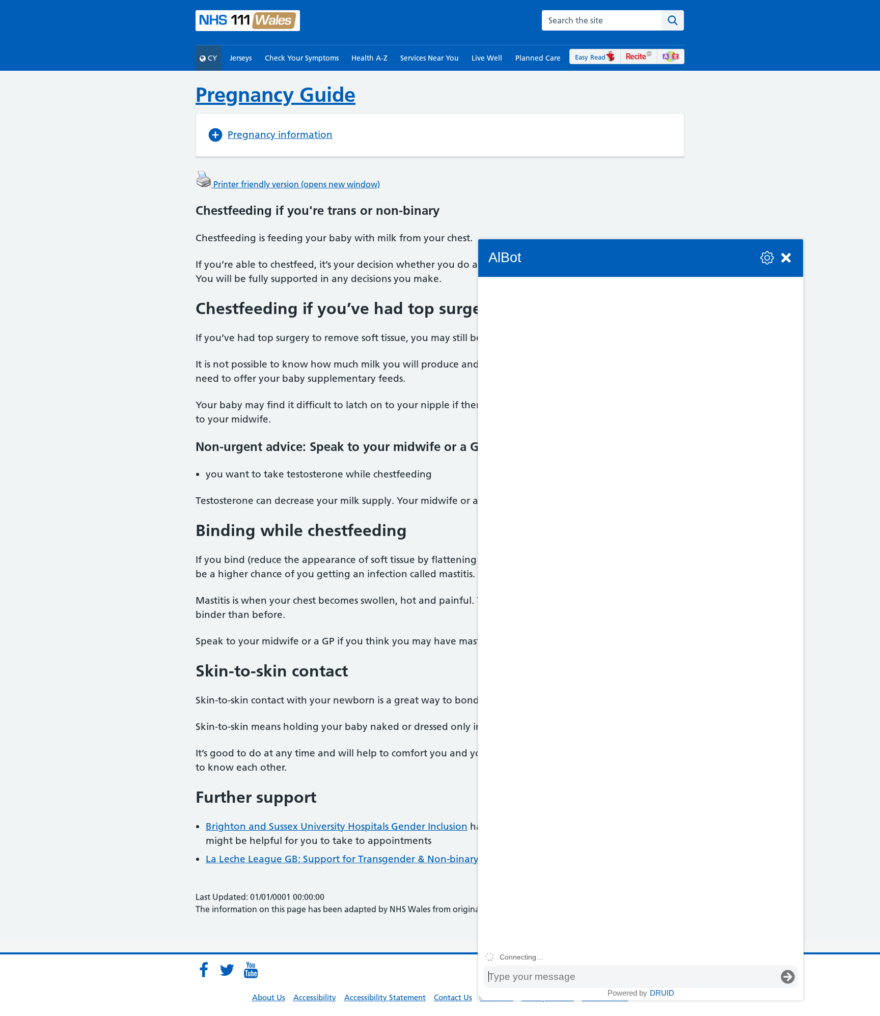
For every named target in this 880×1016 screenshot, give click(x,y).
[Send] (788, 977)
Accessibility (314, 997)
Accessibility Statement (385, 997)
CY (211, 58)
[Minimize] (786, 258)
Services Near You (429, 58)
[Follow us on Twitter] (227, 970)
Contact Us (453, 997)
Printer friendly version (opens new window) (295, 184)
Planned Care (538, 58)
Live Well (487, 58)
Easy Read (590, 57)
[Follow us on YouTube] (250, 970)
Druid (662, 993)
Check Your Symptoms (302, 58)
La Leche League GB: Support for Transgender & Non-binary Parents (360, 859)
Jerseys (241, 58)
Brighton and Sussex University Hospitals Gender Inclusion (337, 826)
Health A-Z (369, 58)
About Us (268, 997)
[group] (640, 612)
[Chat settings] (767, 258)
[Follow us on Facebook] (204, 970)
